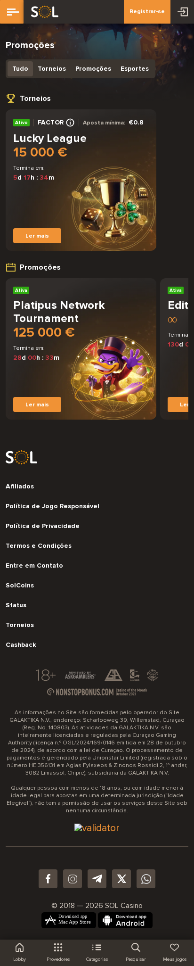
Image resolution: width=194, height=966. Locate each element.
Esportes (135, 69)
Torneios (52, 69)
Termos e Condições (39, 546)
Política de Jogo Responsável (52, 506)
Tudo (20, 69)
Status (16, 605)
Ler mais (37, 235)
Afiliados (20, 486)
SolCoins (20, 585)
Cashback (21, 645)
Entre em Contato (34, 565)
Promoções (93, 69)
